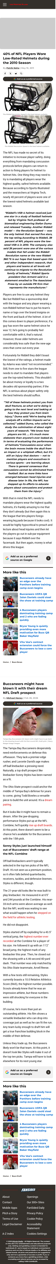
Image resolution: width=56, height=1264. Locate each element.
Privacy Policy (35, 1213)
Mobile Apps (9, 1207)
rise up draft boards (40, 825)
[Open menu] (5, 4)
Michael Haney (14, 698)
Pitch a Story (9, 1213)
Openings (32, 1196)
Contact (7, 1202)
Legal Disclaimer (12, 1224)
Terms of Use (10, 1218)
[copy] (21, 73)
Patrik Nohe (12, 68)
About (6, 1196)
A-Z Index (8, 1233)
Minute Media (17, 1241)
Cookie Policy (35, 1218)
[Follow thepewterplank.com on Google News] (48, 558)
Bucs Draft (17, 1176)
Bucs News (17, 662)
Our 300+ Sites (35, 1202)
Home (6, 662)
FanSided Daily (36, 1207)
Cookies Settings (37, 1233)
